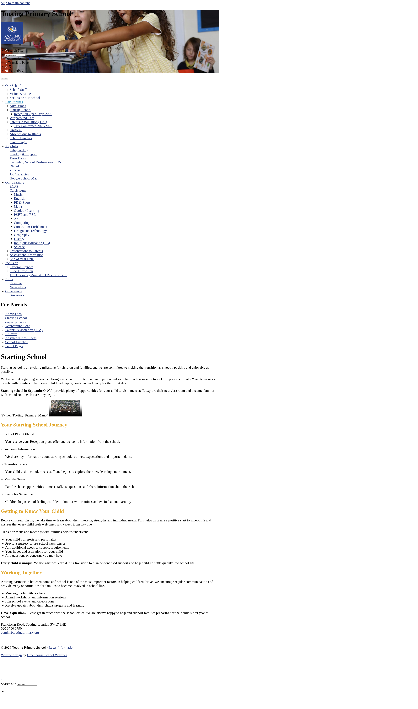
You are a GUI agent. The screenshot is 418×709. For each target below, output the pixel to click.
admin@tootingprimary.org (20, 632)
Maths (18, 206)
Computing (22, 223)
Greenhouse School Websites (47, 655)
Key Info (11, 146)
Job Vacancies (19, 174)
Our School (13, 86)
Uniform (16, 130)
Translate (33, 58)
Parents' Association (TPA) (28, 122)
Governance (13, 291)
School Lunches (21, 138)
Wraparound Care (22, 118)
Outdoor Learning (26, 210)
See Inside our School (25, 98)
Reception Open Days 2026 (33, 114)
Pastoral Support (21, 267)
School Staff (18, 90)
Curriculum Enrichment (30, 227)
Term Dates (18, 158)
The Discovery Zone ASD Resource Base (38, 275)
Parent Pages (18, 142)
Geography (21, 235)
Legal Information (61, 647)
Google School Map (24, 178)
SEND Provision (21, 271)
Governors (17, 295)
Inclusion (11, 263)
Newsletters (18, 287)
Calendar (16, 283)
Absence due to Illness (25, 134)
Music (18, 194)
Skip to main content (15, 3)
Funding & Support (23, 154)
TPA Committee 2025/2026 (33, 126)
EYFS (14, 186)
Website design (11, 655)
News (9, 279)
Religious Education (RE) (32, 243)
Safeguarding (19, 150)
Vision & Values (21, 94)
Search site (8, 684)
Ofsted (14, 166)
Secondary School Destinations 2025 (35, 162)
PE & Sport (22, 202)
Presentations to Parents (26, 251)
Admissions (18, 106)
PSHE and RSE (25, 215)
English (19, 198)
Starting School (20, 110)
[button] (6, 50)
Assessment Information (26, 255)
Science (19, 247)
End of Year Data (22, 259)
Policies (15, 170)
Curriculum (18, 190)
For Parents (14, 102)
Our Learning (14, 182)
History (19, 239)
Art (16, 219)
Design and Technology (30, 231)
